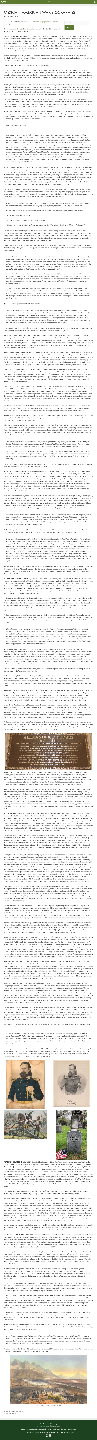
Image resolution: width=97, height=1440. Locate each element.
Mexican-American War (16, 1411)
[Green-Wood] (3, 2)
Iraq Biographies (11, 1413)
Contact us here (68, 1432)
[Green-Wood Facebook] (50, 1436)
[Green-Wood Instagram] (47, 1436)
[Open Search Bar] (95, 2)
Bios (7, 1411)
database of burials (31, 29)
